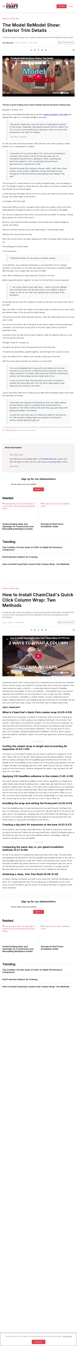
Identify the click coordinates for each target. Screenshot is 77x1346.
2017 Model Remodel (9, 430)
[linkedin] (35, 50)
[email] (46, 50)
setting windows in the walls (56, 114)
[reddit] (42, 50)
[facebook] (31, 50)
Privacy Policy (67, 1336)
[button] (3, 6)
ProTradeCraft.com (48, 459)
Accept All (38, 1342)
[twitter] (38, 50)
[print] (74, 50)
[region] (38, 1339)
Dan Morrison (8, 43)
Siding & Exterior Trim (10, 18)
